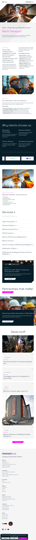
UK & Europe (4, 487)
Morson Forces (5, 473)
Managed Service (5, 462)
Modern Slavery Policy (6, 497)
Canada (3, 488)
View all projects (8, 292)
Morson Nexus (5, 518)
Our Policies (4, 500)
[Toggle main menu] (3, 2)
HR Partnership (5, 476)
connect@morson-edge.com (8, 505)
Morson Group (5, 514)
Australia (4, 491)
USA (3, 490)
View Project (7, 321)
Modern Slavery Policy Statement (8, 499)
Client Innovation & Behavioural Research (10, 474)
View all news (18, 442)
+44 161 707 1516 (5, 506)
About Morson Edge (6, 482)
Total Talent (4, 461)
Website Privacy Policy (6, 496)
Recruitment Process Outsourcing (9, 464)
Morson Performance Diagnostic (8, 471)
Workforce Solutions (6, 465)
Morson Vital (4, 517)
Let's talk (10, 278)
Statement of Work (6, 467)
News (3, 481)
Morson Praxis (5, 515)
